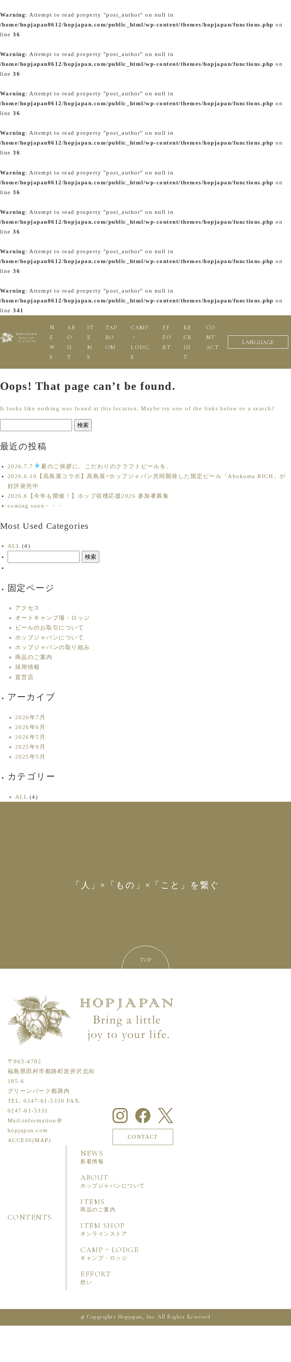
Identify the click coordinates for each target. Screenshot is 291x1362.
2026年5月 (30, 737)
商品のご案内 (34, 657)
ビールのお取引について (49, 628)
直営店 (24, 677)
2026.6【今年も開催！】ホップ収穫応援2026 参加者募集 (88, 496)
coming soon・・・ (35, 506)
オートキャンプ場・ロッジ (52, 618)
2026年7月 (30, 717)
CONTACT (143, 1137)
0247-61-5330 (43, 1101)
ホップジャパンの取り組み (52, 647)
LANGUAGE (258, 342)
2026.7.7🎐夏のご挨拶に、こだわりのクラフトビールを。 (90, 466)
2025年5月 (30, 757)
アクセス (27, 608)
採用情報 (27, 667)
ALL (14, 546)
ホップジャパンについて (49, 637)
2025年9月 (30, 747)
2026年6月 (30, 727)
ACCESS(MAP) (29, 1140)
